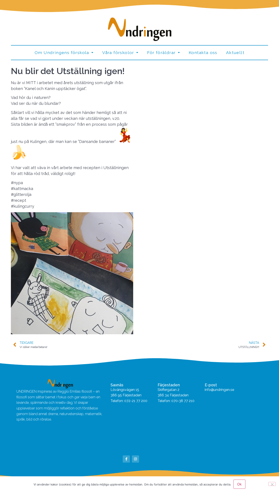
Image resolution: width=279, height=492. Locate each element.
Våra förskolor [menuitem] (118, 52)
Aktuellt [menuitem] (235, 52)
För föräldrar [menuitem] (161, 52)
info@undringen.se (219, 390)
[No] (272, 484)
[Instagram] (135, 459)
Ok (239, 484)
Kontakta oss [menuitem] (203, 52)
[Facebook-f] (126, 459)
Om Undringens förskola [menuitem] (62, 52)
